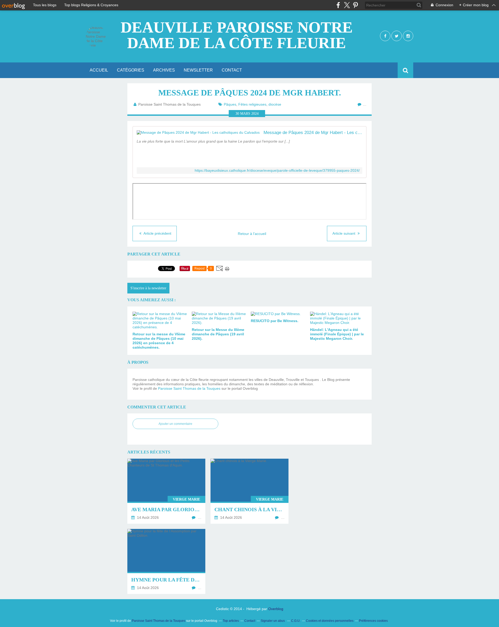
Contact (232, 70)
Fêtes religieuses (252, 104)
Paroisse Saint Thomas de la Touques (189, 388)
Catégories (130, 70)
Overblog (275, 609)
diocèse (274, 104)
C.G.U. (295, 621)
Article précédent (157, 233)
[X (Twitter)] (347, 5)
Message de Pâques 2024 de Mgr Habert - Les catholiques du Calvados (313, 132)
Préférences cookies (373, 621)
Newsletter (198, 70)
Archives (164, 70)
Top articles (231, 621)
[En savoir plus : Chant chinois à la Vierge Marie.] (249, 491)
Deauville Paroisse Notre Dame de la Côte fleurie (237, 35)
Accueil (99, 70)
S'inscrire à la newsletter (148, 288)
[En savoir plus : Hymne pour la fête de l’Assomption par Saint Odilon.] (166, 561)
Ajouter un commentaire (175, 424)
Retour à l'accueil (252, 234)
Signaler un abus (273, 621)
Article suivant (344, 233)
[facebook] (338, 5)
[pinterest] (355, 5)
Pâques (230, 104)
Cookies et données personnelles (329, 621)
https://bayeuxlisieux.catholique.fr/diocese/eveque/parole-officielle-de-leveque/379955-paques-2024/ (277, 170)
